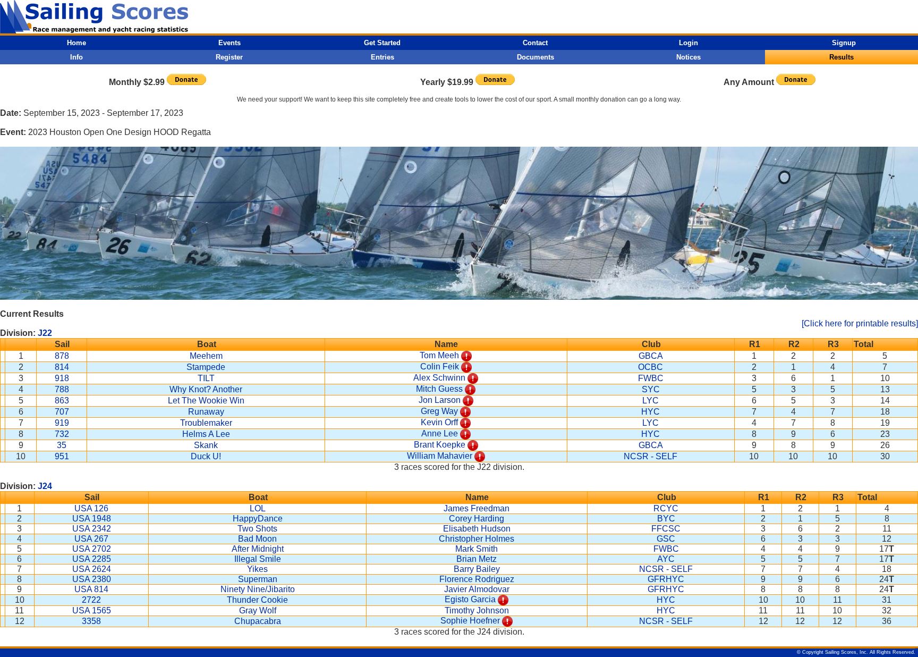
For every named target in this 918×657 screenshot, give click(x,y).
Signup (844, 43)
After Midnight (258, 548)
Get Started (382, 43)
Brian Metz (476, 558)
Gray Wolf (257, 610)
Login (688, 43)
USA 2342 (91, 528)
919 (62, 422)
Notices (688, 57)
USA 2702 (91, 548)
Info (76, 57)
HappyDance (258, 518)
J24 (45, 486)
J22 (45, 333)
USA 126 (91, 508)
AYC (666, 558)
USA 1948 (91, 518)
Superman (257, 579)
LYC (650, 400)
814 (62, 367)
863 (62, 400)
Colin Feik (439, 366)
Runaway (206, 411)
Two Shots (257, 528)
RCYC (665, 508)
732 (62, 434)
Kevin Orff (439, 422)
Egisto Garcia (470, 599)
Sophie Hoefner (470, 620)
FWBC (651, 378)
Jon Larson (440, 400)
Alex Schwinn (439, 377)
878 (62, 355)
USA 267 (91, 538)
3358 (91, 621)
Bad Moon (257, 538)
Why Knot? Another (205, 389)
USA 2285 (91, 558)
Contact (535, 43)
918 (62, 378)
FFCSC (666, 528)
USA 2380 (91, 579)
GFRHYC (666, 579)
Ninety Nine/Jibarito (257, 589)
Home (76, 43)
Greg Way (439, 411)
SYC (651, 389)
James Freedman (476, 508)
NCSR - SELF (650, 456)
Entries (382, 57)
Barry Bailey (477, 569)
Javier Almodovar (476, 589)
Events (229, 43)
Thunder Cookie (257, 599)
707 (62, 411)
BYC (666, 518)
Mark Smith (476, 548)
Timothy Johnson (477, 610)
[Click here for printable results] (860, 323)
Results (841, 57)
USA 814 (91, 589)
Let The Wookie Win (206, 400)
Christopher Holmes (476, 538)
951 (62, 456)
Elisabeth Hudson (477, 528)
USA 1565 (91, 610)
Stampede (205, 367)
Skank (206, 445)
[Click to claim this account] (466, 355)
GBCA (651, 355)
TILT (206, 378)
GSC (666, 538)
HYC (650, 411)
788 (62, 389)
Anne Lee (439, 433)
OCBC (650, 367)
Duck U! (206, 456)
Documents (535, 57)
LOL (258, 508)
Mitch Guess (439, 388)
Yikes (257, 569)
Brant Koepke (439, 444)
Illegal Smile (257, 558)
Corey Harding (476, 518)
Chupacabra (257, 621)
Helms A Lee (206, 434)
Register (229, 57)
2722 (91, 599)
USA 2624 (91, 569)
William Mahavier (439, 455)
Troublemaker (206, 422)
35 (61, 445)
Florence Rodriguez (476, 579)
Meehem (206, 355)
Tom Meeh (439, 355)
